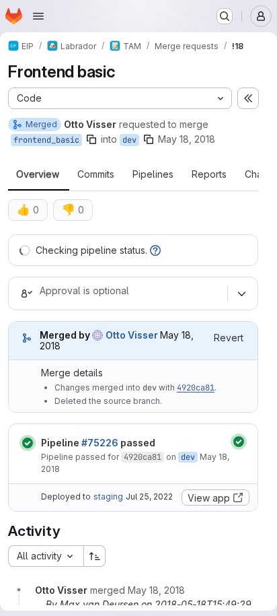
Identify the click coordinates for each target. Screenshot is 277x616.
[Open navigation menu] (38, 16)
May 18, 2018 (186, 139)
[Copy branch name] (91, 139)
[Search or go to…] (224, 16)
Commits (95, 174)
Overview (37, 174)
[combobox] (45, 556)
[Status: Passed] (27, 443)
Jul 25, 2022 (149, 496)
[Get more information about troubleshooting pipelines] (155, 250)
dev (129, 140)
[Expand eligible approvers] (241, 293)
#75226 (99, 442)
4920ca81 (195, 387)
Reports (209, 174)
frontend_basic (46, 140)
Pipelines (152, 174)
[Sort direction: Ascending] (95, 556)
